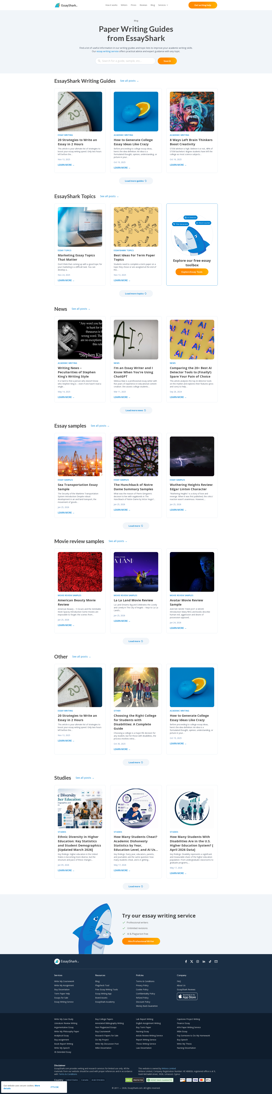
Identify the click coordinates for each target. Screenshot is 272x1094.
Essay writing (65, 135)
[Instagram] (198, 961)
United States (72, 1080)
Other (117, 710)
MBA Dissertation (103, 1048)
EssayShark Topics (124, 250)
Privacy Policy (142, 985)
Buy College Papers (104, 1019)
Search (167, 61)
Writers (124, 5)
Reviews (143, 5)
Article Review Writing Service (149, 1035)
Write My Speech (62, 1048)
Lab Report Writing (144, 1019)
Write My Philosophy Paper (66, 1031)
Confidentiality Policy (145, 993)
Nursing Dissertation (186, 1048)
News (116, 363)
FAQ (179, 981)
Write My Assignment (64, 985)
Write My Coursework (64, 981)
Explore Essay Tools (191, 271)
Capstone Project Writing (188, 1019)
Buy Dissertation (62, 989)
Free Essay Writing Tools (106, 989)
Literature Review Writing (65, 1023)
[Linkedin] (204, 961)
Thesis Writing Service (146, 1043)
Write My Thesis (184, 1043)
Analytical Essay (61, 1035)
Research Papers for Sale (106, 1035)
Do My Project (102, 1039)
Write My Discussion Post (107, 1043)
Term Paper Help (62, 993)
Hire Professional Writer (141, 941)
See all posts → (129, 80)
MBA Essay (182, 1031)
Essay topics (64, 250)
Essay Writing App (103, 993)
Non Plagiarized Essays (105, 1027)
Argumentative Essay (64, 1027)
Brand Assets (101, 997)
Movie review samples (69, 595)
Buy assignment (61, 1039)
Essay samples (65, 479)
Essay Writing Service (64, 1001)
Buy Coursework (102, 1031)
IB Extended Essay (62, 1052)
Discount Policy (143, 1001)
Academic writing (123, 135)
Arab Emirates (98, 1080)
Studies (62, 832)
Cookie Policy (142, 989)
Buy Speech (182, 1039)
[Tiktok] (210, 961)
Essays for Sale (61, 997)
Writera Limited (169, 1068)
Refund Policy (142, 997)
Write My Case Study (63, 1019)
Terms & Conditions (145, 981)
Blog (153, 5)
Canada (84, 1080)
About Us (181, 985)
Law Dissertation (144, 1048)
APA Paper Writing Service (189, 1027)
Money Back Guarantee (147, 1006)
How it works (111, 5)
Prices (133, 5)
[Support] (216, 961)
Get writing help (202, 5)
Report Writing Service (146, 1039)
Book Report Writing (63, 1043)
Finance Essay (183, 1023)
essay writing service (108, 51)
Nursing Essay (142, 1031)
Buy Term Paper (143, 1027)
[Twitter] (191, 961)
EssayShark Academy (105, 1001)
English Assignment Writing (148, 1023)
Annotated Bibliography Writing (109, 1023)
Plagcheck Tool (102, 985)
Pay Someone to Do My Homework (193, 1035)
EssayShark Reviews (186, 989)
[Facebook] (186, 961)
